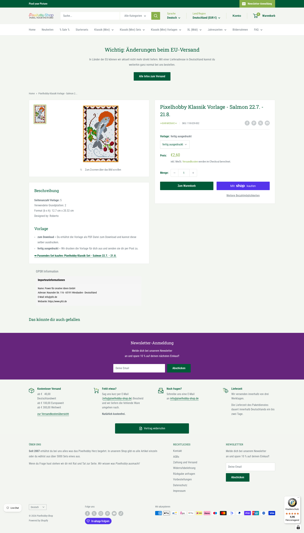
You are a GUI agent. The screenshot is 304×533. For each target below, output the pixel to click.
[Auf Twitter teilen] (260, 123)
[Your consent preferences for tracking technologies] (298, 527)
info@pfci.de (51, 297)
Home (32, 29)
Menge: (164, 172)
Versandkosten (190, 161)
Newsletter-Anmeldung (260, 3)
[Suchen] (155, 16)
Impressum (179, 491)
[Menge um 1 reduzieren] (174, 173)
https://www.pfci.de (57, 301)
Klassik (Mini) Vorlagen (164, 29)
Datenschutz (180, 485)
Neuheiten (47, 29)
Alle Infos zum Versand (152, 76)
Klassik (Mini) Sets (130, 29)
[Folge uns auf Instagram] (100, 513)
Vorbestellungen (182, 479)
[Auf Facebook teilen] (247, 123)
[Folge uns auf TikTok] (120, 513)
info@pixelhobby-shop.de (117, 398)
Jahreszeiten (215, 29)
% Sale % (64, 29)
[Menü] (298, 498)
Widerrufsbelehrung (184, 468)
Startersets (82, 29)
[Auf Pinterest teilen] (253, 123)
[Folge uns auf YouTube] (114, 513)
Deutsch (35, 507)
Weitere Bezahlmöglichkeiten (243, 195)
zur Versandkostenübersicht (53, 414)
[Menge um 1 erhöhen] (193, 173)
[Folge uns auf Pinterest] (107, 513)
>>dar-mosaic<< (168, 123)
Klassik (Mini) (102, 29)
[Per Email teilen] (267, 123)
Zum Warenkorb (187, 185)
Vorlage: (176, 136)
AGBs (176, 456)
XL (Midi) (192, 29)
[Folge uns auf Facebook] (87, 513)
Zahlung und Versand (185, 462)
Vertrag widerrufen (154, 428)
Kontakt (177, 451)
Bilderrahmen (240, 29)
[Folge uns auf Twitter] (94, 513)
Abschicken (178, 368)
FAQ (256, 29)
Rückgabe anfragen (184, 473)
